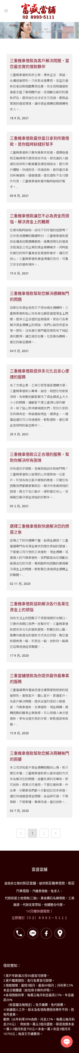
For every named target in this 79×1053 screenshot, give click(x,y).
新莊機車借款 (55, 883)
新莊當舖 (29, 883)
